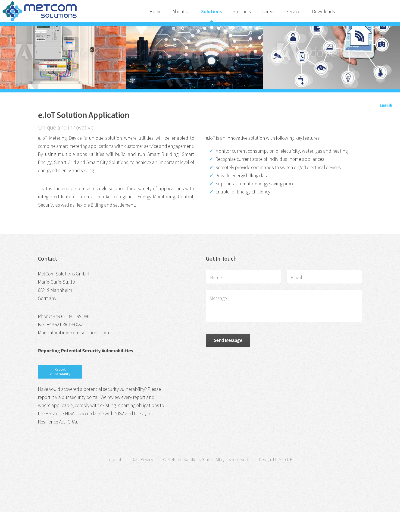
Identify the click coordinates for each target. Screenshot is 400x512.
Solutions (211, 11)
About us (181, 11)
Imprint (114, 459)
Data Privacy (142, 459)
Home (156, 11)
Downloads (323, 11)
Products (242, 11)
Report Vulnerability (60, 371)
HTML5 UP (282, 459)
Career (268, 11)
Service (293, 11)
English (386, 105)
